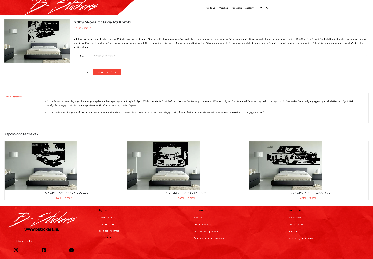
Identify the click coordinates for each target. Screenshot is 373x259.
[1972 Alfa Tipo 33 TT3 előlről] (163, 143)
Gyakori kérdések (202, 224)
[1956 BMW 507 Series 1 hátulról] (41, 143)
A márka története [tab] (13, 96)
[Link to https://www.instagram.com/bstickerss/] (16, 250)
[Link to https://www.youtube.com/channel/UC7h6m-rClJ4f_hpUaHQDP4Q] (71, 250)
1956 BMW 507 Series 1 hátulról (64, 193)
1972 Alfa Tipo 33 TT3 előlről (186, 193)
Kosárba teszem (107, 72)
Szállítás (198, 217)
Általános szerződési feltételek (209, 238)
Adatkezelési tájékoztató (206, 231)
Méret (82, 56)
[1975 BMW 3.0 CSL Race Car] (285, 143)
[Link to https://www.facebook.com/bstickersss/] (43, 250)
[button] (267, 7)
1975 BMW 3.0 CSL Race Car (308, 193)
